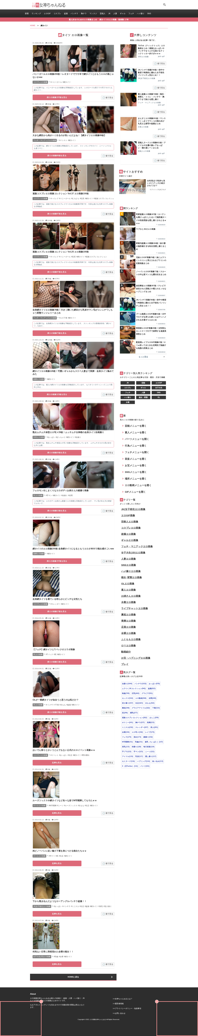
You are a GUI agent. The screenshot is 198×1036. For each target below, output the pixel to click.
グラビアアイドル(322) (141, 708)
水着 (127, 402)
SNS (149, 13)
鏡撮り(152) (148, 737)
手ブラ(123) (126, 752)
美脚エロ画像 (128, 620)
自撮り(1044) (127, 684)
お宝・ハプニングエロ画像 (135, 658)
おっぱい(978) (154, 684)
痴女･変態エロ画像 (131, 577)
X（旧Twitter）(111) (130, 766)
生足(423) (139, 703)
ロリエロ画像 (128, 645)
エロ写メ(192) (137, 732)
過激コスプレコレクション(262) (134, 718)
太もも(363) (149, 703)
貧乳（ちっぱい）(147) (154, 742)
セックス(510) (127, 698)
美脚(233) (150, 722)
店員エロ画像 (128, 627)
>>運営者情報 (118, 1004)
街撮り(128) (136, 747)
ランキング (36, 13)
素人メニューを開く (136, 432)
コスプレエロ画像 (131, 527)
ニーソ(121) (149, 752)
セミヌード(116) (128, 761)
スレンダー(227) (141, 727)
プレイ (124, 664)
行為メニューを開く (136, 445)
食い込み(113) (157, 761)
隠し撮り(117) (150, 756)
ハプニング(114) (143, 761)
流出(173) (137, 737)
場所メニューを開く (136, 478)
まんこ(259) (154, 718)
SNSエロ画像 (128, 565)
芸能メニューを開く (136, 426)
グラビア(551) (147, 693)
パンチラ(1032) (140, 684)
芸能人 (102, 13)
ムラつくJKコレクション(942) (134, 688)
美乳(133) (125, 747)
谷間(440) (152, 698)
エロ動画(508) (140, 698)
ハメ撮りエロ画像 (131, 571)
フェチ (131, 13)
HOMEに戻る (73, 977)
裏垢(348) (125, 708)
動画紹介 (126, 651)
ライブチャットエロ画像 (134, 608)
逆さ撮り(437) (127, 703)
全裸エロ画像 (128, 633)
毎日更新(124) (148, 747)
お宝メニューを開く (136, 465)
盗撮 (66, 13)
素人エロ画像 (128, 589)
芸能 (143, 383)
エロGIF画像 (128, 515)
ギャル (123, 13)
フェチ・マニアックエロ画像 (137, 546)
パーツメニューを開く (137, 439)
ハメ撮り (140, 13)
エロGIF (47, 13)
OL (159, 397)
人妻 (115, 13)
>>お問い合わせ (119, 1013)
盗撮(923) (151, 688)
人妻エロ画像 (128, 558)
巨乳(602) (135, 693)
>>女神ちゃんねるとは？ (122, 999)
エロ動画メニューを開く (138, 485)
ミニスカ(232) (127, 727)
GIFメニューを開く (135, 492)
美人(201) (154, 727)
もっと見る (143, 357)
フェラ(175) (126, 737)
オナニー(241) (127, 722)
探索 (27, 13)
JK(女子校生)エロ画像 (133, 509)
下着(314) (156, 708)
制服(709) (125, 693)
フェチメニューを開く (137, 452)
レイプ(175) (149, 732)
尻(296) (125, 713)
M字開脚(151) (127, 742)
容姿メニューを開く (136, 459)
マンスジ (93, 13)
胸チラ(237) (140, 722)
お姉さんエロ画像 (131, 596)
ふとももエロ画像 (131, 639)
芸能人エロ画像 (129, 521)
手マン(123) (138, 752)
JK (109, 13)
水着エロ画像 (128, 602)
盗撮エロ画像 (128, 534)
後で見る (109, 97)
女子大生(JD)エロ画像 (133, 552)
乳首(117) (139, 756)
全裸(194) (125, 732)
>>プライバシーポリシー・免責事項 (127, 1008)
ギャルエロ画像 (129, 540)
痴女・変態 (143, 397)
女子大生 (158, 388)
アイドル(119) (127, 756)
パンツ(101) (144, 766)
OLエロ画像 (127, 583)
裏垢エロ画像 (128, 614)
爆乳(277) (134, 713)
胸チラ (84, 13)
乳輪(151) (139, 742)
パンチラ (74, 13)
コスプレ (57, 13)
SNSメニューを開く (136, 472)
